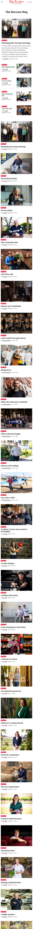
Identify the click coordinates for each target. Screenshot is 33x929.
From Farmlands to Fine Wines (13, 627)
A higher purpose (8, 914)
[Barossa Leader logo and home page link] (16, 2)
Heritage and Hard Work (11, 882)
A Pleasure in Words (9, 659)
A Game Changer (7, 563)
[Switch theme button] (30, 2)
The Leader (5, 58)
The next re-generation (10, 787)
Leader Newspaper (6, 340)
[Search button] (28, 2)
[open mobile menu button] (2, 2)
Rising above (6, 370)
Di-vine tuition (6, 210)
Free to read (4, 40)
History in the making (9, 466)
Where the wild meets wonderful (14, 402)
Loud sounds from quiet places (13, 338)
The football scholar (9, 178)
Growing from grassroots (11, 691)
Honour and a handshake (11, 306)
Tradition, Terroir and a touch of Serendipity (14, 530)
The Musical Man (8, 851)
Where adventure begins (11, 434)
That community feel (9, 242)
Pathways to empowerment (12, 723)
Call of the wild (7, 274)
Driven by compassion (10, 755)
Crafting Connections (9, 595)
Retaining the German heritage (13, 147)
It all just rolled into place (11, 819)
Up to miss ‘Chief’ (8, 498)
